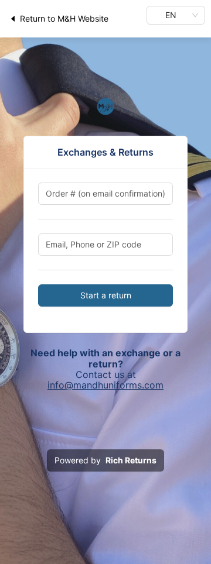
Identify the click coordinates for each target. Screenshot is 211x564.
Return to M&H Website (64, 18)
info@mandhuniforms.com (105, 385)
